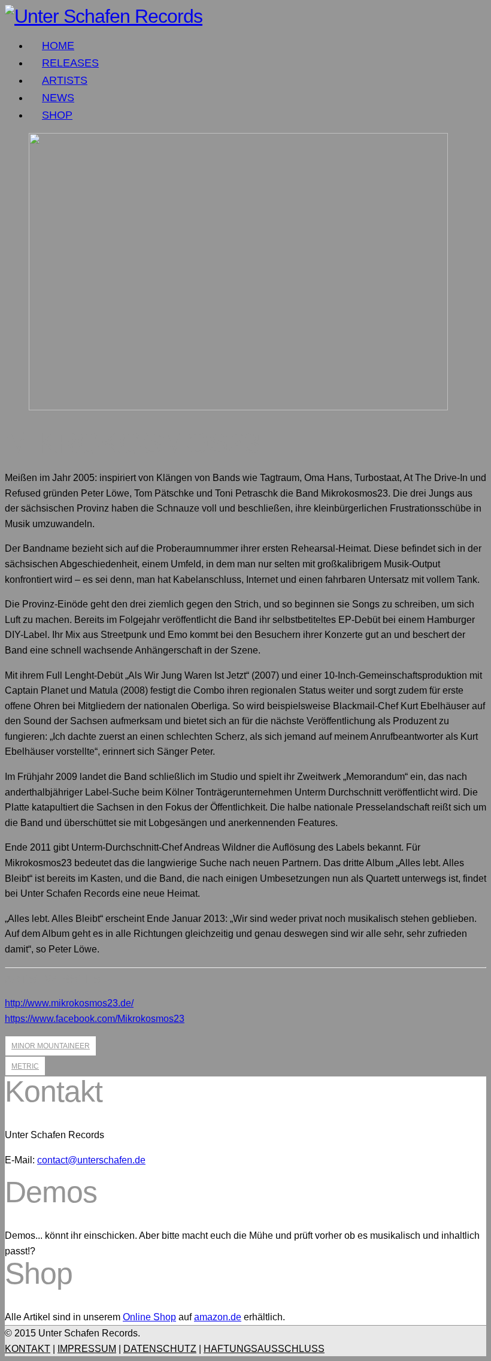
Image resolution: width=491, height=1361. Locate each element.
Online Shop (149, 1317)
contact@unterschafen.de (91, 1160)
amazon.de (217, 1317)
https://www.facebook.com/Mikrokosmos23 (94, 1019)
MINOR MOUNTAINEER (50, 1046)
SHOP (57, 115)
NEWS (58, 98)
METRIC (25, 1066)
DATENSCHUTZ (159, 1349)
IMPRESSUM (86, 1349)
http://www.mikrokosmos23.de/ (69, 1003)
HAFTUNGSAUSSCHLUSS (264, 1349)
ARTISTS (64, 80)
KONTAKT (27, 1349)
